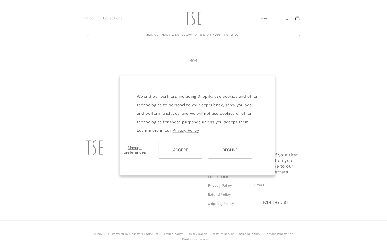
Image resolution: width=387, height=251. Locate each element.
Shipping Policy (221, 203)
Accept (180, 150)
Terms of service (223, 234)
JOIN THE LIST (275, 202)
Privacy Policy (186, 130)
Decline (230, 150)
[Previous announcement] (88, 35)
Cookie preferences (196, 239)
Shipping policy (249, 234)
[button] (91, 18)
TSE (109, 234)
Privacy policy (197, 234)
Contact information (279, 234)
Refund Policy (219, 194)
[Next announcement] (299, 35)
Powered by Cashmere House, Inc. (135, 234)
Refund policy (173, 234)
